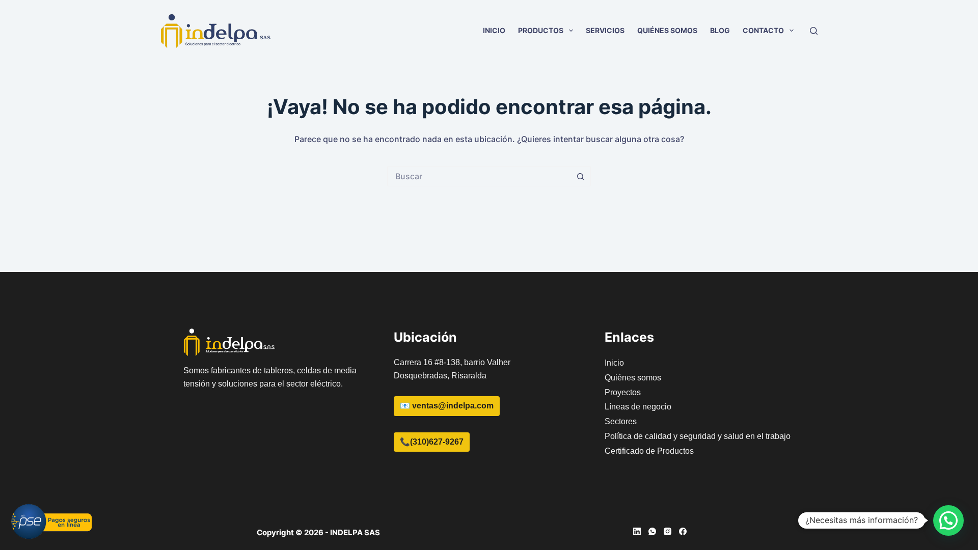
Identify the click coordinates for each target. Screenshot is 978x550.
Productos (540, 30)
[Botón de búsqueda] (580, 176)
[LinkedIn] (637, 531)
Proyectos (623, 392)
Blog (720, 30)
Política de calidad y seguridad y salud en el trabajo (698, 436)
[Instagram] (667, 531)
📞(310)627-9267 (432, 441)
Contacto (763, 30)
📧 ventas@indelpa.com (447, 405)
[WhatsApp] (652, 531)
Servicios (605, 30)
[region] (846, 464)
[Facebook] (683, 531)
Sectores (621, 421)
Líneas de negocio (638, 406)
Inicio (494, 30)
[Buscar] (814, 31)
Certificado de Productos (649, 451)
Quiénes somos (667, 30)
